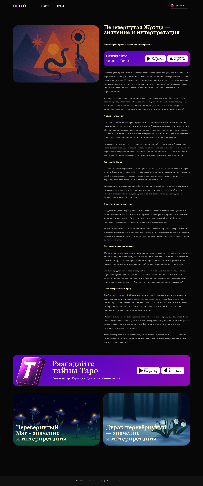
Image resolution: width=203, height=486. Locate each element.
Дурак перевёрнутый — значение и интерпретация (136, 433)
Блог (61, 5)
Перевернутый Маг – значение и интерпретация (41, 433)
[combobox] (179, 5)
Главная (44, 5)
